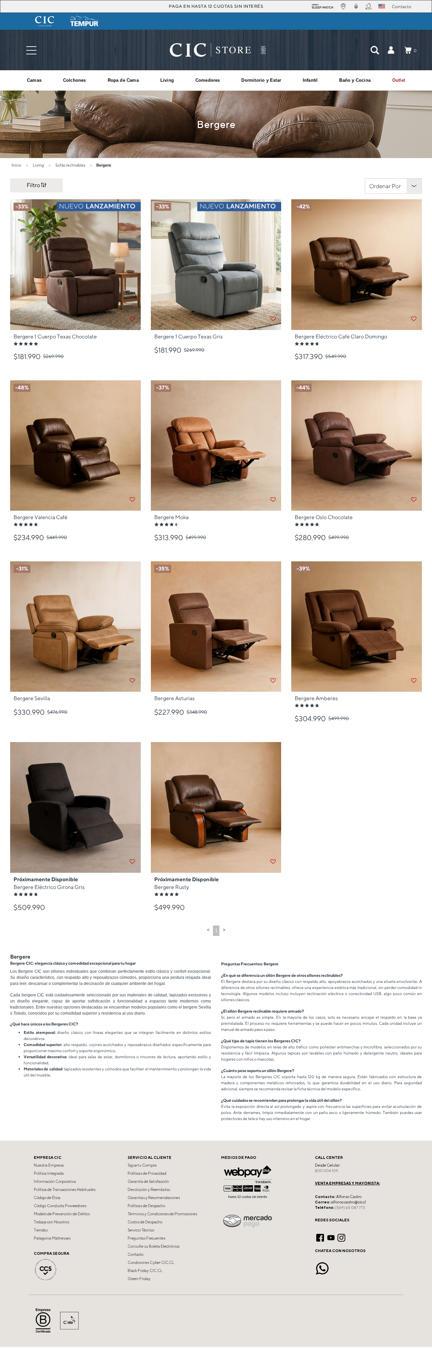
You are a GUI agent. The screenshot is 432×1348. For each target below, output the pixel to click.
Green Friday (139, 1278)
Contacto (135, 1254)
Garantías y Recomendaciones (154, 1197)
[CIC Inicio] (210, 50)
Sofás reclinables (70, 165)
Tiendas (41, 1230)
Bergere (103, 165)
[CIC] (44, 21)
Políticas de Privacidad (147, 1173)
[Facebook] (320, 1237)
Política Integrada (49, 1173)
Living (38, 165)
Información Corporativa (55, 1181)
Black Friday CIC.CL (145, 1270)
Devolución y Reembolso (149, 1189)
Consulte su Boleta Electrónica (154, 1246)
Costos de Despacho (145, 1222)
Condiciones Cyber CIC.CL (151, 1262)
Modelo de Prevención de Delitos (62, 1214)
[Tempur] (84, 21)
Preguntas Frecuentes (146, 1238)
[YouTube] (331, 1237)
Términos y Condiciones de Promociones (162, 1214)
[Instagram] (341, 1237)
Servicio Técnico (141, 1230)
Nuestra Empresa (49, 1165)
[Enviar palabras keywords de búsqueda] (374, 50)
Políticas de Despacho (146, 1205)
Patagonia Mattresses (52, 1238)
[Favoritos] (132, 319)
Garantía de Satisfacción (148, 1181)
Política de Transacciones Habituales (65, 1189)
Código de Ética (47, 1197)
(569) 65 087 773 (350, 1207)
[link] (398, 80)
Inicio (16, 165)
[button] (391, 50)
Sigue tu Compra (142, 1165)
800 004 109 (326, 1170)
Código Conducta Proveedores (60, 1205)
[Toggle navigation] (31, 50)
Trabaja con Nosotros (51, 1222)
